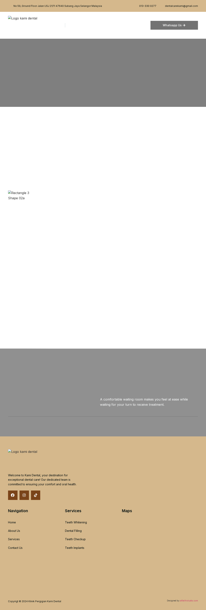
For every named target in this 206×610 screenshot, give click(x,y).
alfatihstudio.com (189, 600)
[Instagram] (24, 495)
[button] (147, 25)
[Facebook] (13, 495)
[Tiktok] (35, 495)
